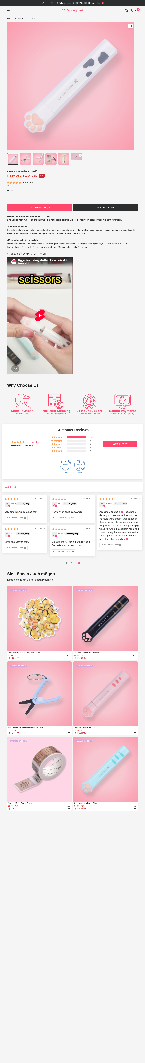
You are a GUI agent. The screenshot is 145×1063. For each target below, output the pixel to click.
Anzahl (10, 191)
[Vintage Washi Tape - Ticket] (39, 769)
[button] (14, 182)
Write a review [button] (120, 444)
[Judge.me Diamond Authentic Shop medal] (65, 465)
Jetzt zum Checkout (105, 207)
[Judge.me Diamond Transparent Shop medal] (79, 465)
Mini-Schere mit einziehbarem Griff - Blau (25, 728)
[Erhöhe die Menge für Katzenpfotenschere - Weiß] (19, 197)
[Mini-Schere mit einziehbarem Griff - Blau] (39, 693)
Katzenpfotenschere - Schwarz (87, 652)
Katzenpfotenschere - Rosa (86, 728)
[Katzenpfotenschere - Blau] (105, 769)
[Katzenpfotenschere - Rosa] (105, 693)
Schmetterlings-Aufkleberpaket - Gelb (24, 652)
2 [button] (71, 563)
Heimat (9, 19)
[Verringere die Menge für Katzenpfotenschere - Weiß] (9, 197)
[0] (136, 10)
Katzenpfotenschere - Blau (85, 803)
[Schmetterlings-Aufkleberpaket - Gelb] (39, 618)
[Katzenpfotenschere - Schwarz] (105, 618)
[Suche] (126, 10)
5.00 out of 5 (32, 442)
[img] (12, 499)
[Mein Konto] (131, 10)
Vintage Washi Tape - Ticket (20, 803)
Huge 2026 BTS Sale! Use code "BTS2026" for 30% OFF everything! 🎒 (75, 3)
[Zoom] (130, 26)
